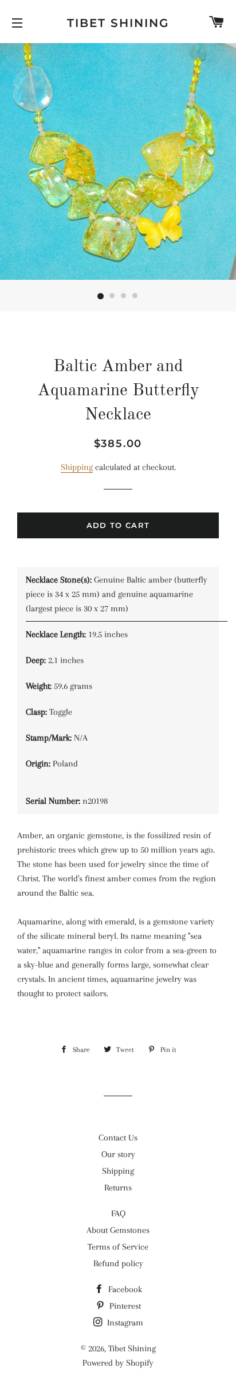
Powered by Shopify (118, 1363)
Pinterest (124, 1306)
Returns (118, 1187)
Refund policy (118, 1263)
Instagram (124, 1322)
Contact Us (118, 1137)
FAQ (118, 1213)
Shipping (77, 467)
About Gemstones (118, 1230)
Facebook (124, 1289)
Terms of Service (118, 1247)
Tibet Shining (118, 23)
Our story (118, 1154)
